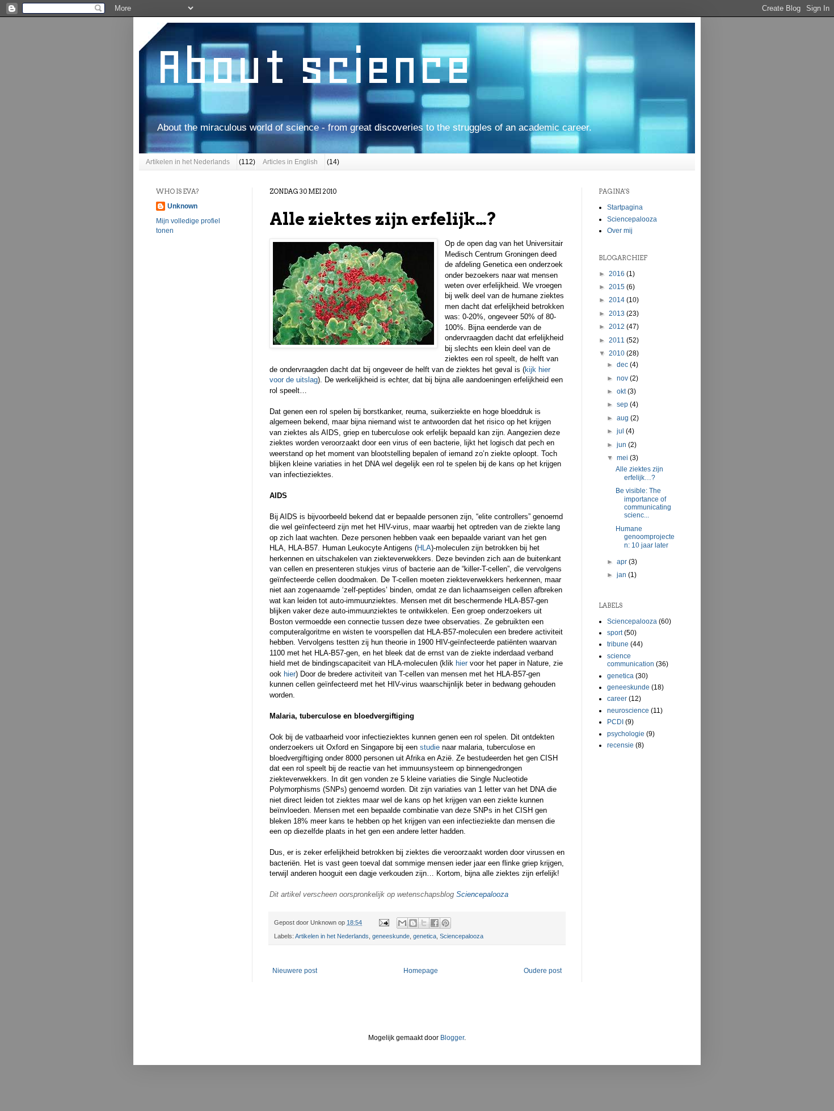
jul (621, 431)
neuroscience (628, 711)
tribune (618, 644)
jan (622, 575)
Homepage (420, 971)
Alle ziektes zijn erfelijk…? (639, 473)
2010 (617, 353)
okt (622, 391)
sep (623, 404)
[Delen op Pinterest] (445, 923)
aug (623, 418)
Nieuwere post (294, 971)
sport (614, 633)
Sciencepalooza (482, 894)
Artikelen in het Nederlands (188, 162)
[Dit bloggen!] (413, 923)
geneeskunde (391, 936)
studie (430, 747)
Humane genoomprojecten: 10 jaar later (645, 537)
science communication (630, 660)
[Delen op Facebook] (434, 923)
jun (622, 445)
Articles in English (290, 162)
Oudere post (543, 971)
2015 (617, 287)
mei (623, 458)
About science (313, 66)
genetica (424, 936)
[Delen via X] (423, 923)
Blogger (452, 1038)
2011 (617, 340)
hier (461, 663)
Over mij (620, 231)
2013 (617, 314)
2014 (617, 300)
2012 (617, 327)
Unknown (182, 206)
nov (623, 378)
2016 (617, 274)
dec (623, 365)
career (617, 699)
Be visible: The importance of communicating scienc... (643, 503)
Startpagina (625, 207)
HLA (424, 548)
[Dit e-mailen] (402, 923)
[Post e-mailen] (383, 922)
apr (623, 562)
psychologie (626, 734)
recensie (620, 745)
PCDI (615, 722)
